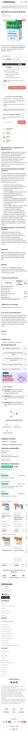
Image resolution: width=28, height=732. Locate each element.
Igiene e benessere (5, 651)
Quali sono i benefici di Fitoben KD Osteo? (12, 364)
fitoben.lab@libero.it (6, 460)
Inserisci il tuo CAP (7, 122)
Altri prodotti (4, 674)
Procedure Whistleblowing (6, 638)
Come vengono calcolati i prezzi (8, 606)
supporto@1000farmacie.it (7, 591)
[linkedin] (16, 682)
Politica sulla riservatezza (6, 629)
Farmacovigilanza (5, 641)
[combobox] (14, 7)
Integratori (4, 441)
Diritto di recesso (5, 624)
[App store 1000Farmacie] (7, 594)
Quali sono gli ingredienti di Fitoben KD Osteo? (13, 353)
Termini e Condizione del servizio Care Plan (10, 645)
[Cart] (26, 2)
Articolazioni (13, 441)
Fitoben (3, 14)
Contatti (3, 608)
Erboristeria (3, 672)
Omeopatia (3, 667)
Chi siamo (3, 603)
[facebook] (11, 682)
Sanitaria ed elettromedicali (7, 662)
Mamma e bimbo (4, 660)
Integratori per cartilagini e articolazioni (12, 444)
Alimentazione (4, 655)
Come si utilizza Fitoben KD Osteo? (11, 348)
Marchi (2, 676)
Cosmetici (3, 653)
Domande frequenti (5, 610)
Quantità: (4, 85)
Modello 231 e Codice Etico (7, 634)
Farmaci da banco (5, 665)
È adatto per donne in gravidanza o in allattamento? (13, 359)
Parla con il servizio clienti (14, 420)
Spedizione (3, 615)
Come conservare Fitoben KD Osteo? (11, 369)
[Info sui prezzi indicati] (15, 59)
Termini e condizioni (5, 643)
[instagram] (14, 682)
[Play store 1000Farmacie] (7, 597)
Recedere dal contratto (7, 621)
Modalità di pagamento (6, 613)
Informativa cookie (5, 627)
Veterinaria (3, 669)
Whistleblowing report (6, 636)
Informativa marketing (6, 631)
